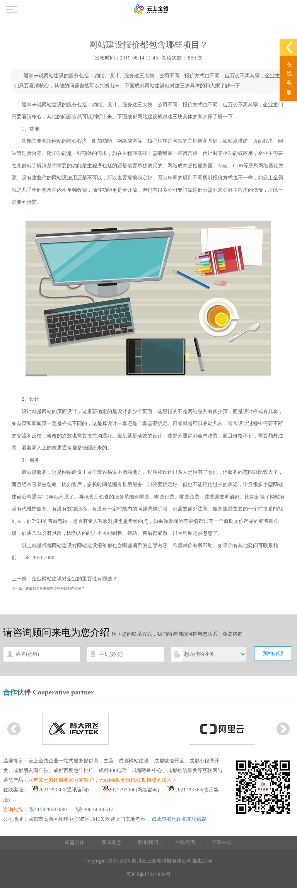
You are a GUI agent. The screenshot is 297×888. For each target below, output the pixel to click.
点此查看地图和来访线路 (179, 819)
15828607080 (52, 809)
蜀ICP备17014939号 (148, 874)
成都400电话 (113, 770)
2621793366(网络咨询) (134, 790)
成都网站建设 (142, 116)
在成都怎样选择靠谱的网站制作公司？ (55, 588)
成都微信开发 (169, 761)
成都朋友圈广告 (30, 770)
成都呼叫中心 (147, 770)
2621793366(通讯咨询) (63, 790)
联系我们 (148, 842)
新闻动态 (111, 842)
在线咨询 (185, 842)
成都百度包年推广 (73, 770)
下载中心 (222, 842)
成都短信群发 (182, 770)
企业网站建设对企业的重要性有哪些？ (74, 579)
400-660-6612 (99, 809)
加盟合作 (75, 842)
